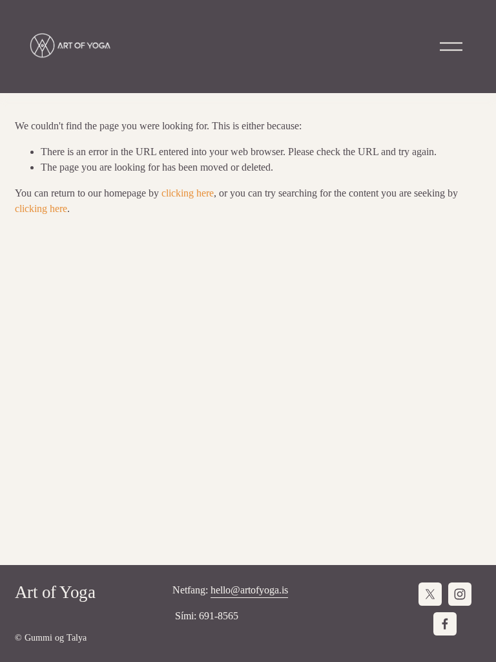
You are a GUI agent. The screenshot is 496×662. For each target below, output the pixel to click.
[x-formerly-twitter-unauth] (430, 594)
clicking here (187, 192)
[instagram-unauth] (459, 594)
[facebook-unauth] (445, 623)
